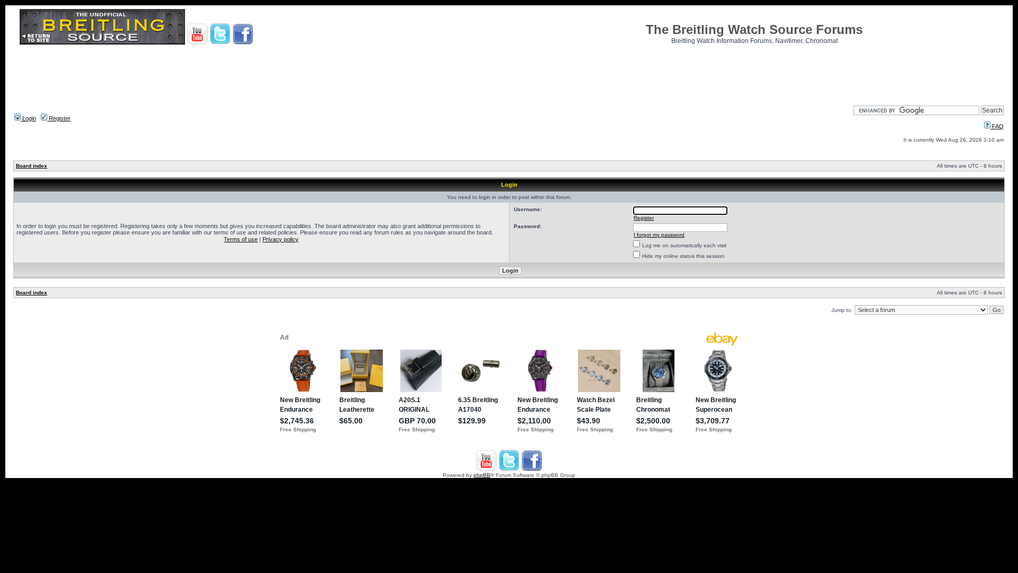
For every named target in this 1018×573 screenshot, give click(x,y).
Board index (31, 166)
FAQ (997, 126)
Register (59, 118)
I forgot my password (659, 235)
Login (28, 118)
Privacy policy (280, 239)
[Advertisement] (509, 72)
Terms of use (241, 239)
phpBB (481, 475)
